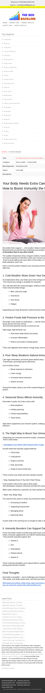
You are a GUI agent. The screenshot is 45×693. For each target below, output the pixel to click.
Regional (7, 119)
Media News (8, 95)
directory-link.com (23, 681)
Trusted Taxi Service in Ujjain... (12, 617)
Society (6, 131)
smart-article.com (7, 687)
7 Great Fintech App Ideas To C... (13, 634)
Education (7, 55)
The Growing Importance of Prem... (14, 623)
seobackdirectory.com (9, 685)
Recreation (7, 111)
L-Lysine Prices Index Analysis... (12, 629)
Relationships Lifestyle (11, 123)
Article (4, 152)
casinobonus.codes (8, 668)
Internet (6, 87)
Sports (6, 135)
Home (5, 23)
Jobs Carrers (8, 91)
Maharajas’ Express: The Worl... (12, 602)
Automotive (7, 39)
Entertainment (8, 59)
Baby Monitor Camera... (10, 614)
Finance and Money (10, 67)
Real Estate (7, 107)
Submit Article (27, 23)
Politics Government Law (12, 103)
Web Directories (9, 143)
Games (6, 75)
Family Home (8, 63)
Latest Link (7, 25)
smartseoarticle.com (8, 683)
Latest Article (20, 25)
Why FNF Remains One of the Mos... (14, 608)
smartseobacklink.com (27, 7)
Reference (7, 115)
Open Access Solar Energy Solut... (13, 626)
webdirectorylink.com (23, 683)
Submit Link (14, 23)
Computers (7, 47)
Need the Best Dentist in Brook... (13, 620)
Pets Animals (8, 99)
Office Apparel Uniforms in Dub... (13, 637)
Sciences (7, 127)
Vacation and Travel (10, 139)
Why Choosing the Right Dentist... (13, 631)
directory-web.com (12, 7)
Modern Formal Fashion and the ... (13, 611)
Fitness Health (8, 71)
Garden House (9, 79)
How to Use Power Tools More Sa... (14, 640)
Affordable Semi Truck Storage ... (13, 643)
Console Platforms (10, 51)
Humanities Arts (9, 83)
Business (7, 43)
